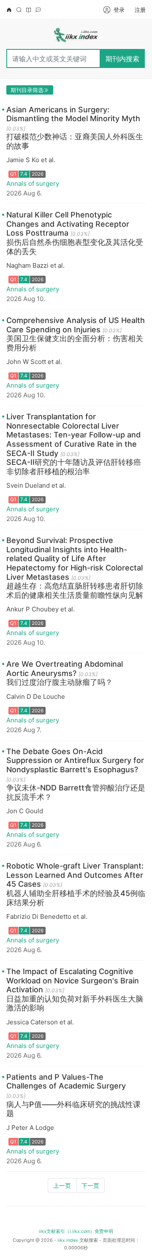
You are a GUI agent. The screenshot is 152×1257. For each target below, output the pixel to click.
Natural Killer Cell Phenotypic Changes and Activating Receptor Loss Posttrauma (67, 223)
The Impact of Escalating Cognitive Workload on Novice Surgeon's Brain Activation (72, 980)
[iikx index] (76, 36)
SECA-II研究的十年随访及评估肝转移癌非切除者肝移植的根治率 (73, 467)
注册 (140, 9)
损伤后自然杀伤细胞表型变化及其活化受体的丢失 (74, 247)
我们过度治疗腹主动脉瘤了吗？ (59, 682)
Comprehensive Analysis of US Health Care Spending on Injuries (75, 325)
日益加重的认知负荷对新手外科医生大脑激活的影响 (74, 1003)
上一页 (62, 1185)
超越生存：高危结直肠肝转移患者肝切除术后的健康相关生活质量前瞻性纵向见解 (74, 590)
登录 (119, 9)
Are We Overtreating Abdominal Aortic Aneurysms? (64, 669)
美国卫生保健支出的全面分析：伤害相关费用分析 (74, 343)
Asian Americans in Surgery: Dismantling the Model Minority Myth (73, 114)
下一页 (90, 1185)
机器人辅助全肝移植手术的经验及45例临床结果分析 (75, 898)
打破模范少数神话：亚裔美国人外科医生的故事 (74, 141)
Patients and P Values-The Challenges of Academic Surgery (66, 1081)
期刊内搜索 (122, 58)
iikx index (67, 1240)
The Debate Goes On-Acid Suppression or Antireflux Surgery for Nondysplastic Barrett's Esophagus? (75, 760)
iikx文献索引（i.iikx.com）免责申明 (76, 1231)
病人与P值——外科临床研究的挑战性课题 (73, 1109)
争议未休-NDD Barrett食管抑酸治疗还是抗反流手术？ (75, 792)
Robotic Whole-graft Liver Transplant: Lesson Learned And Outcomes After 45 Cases (75, 874)
